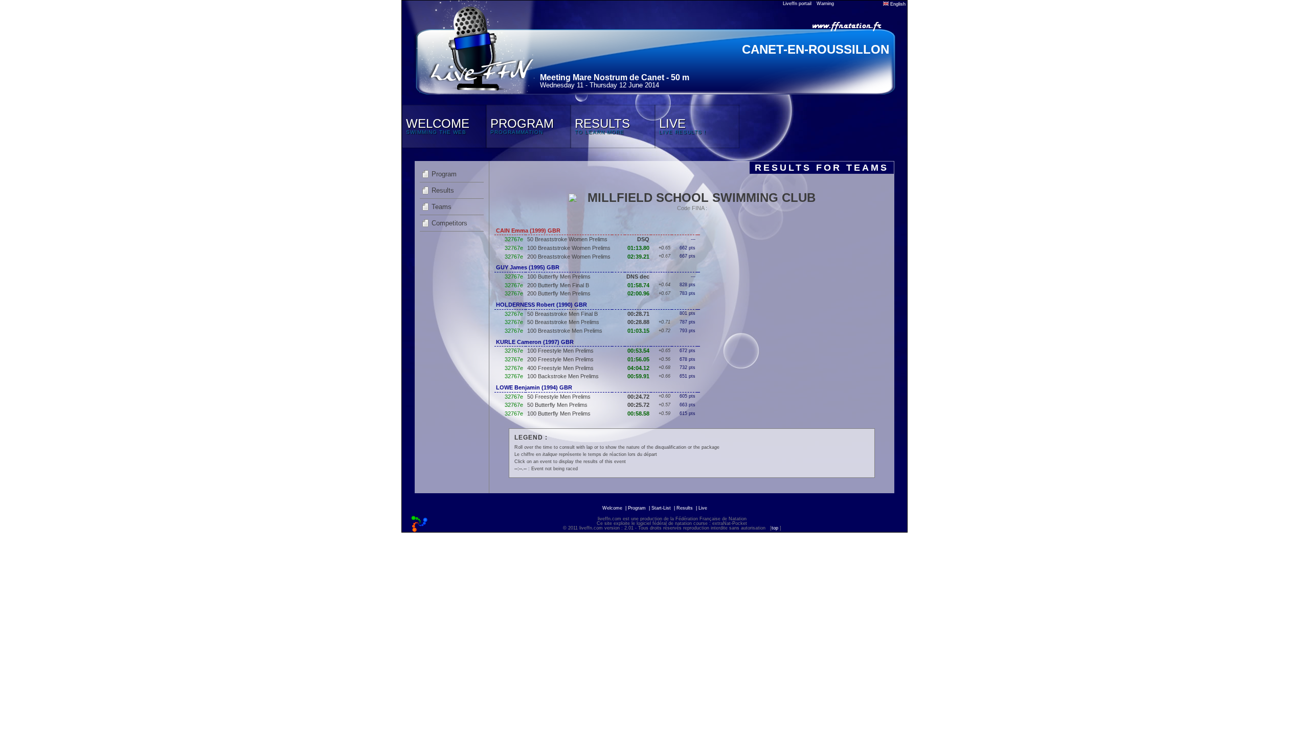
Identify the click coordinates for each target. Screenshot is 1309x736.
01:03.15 (638, 331)
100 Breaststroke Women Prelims (569, 248)
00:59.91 (638, 376)
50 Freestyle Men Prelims (559, 397)
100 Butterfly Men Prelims (559, 276)
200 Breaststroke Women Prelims (569, 257)
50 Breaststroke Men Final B (562, 314)
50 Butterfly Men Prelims (557, 405)
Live (702, 508)
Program (444, 174)
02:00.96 (638, 293)
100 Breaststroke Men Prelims (564, 331)
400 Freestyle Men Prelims (560, 368)
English (897, 4)
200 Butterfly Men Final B (558, 285)
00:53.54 (638, 351)
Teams (442, 207)
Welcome (612, 508)
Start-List (661, 508)
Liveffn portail (797, 3)
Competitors (449, 223)
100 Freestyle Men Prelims (560, 351)
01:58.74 (638, 285)
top (775, 528)
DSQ (643, 239)
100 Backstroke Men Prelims (563, 376)
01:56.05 (638, 359)
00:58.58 (638, 413)
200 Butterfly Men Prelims (559, 293)
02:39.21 (638, 257)
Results (443, 190)
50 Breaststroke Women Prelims (567, 239)
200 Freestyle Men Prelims (560, 359)
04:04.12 (638, 368)
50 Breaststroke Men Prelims (563, 322)
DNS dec (637, 276)
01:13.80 (638, 248)
